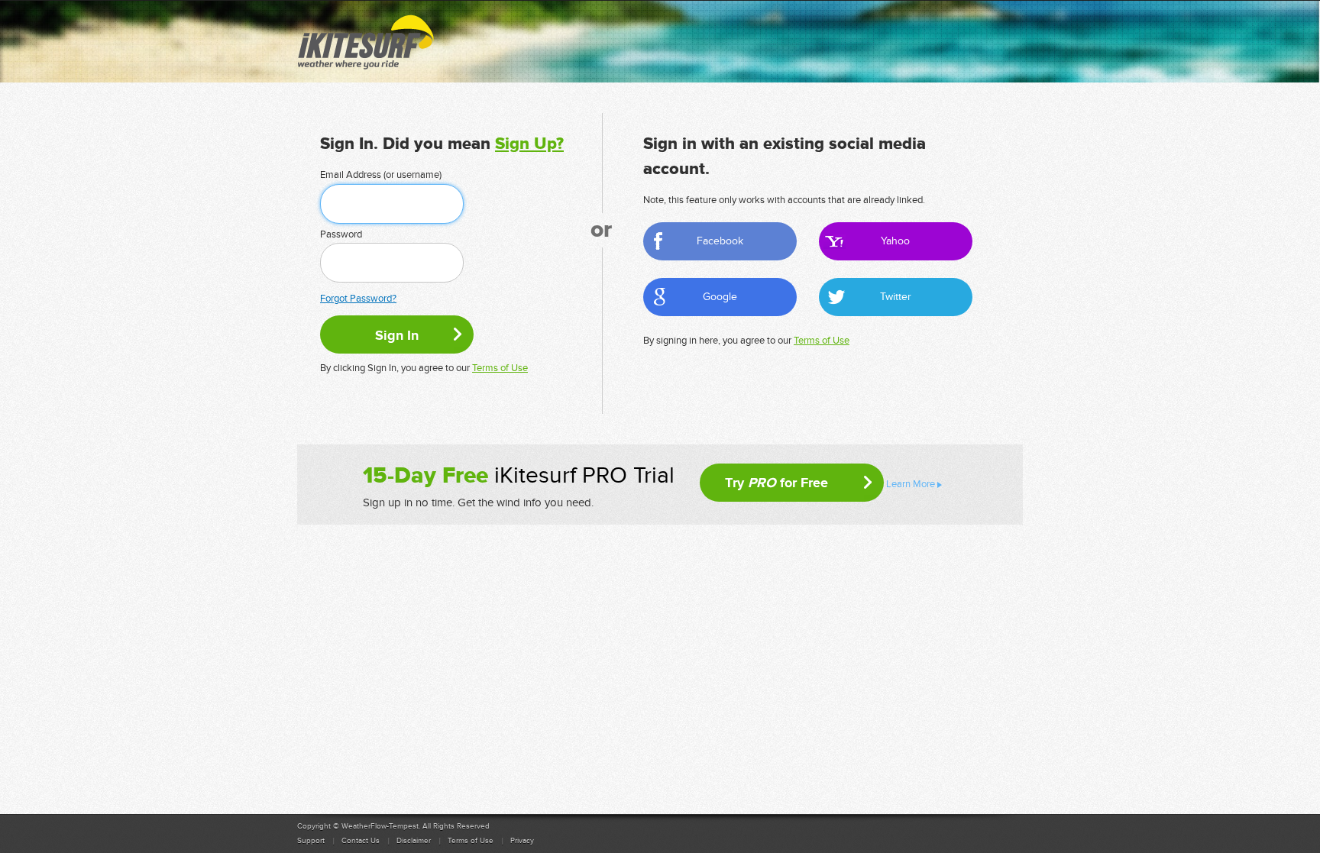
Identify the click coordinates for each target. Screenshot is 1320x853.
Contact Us (360, 840)
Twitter (895, 296)
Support (311, 840)
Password (341, 234)
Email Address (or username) (381, 175)
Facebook (720, 240)
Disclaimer (413, 840)
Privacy (522, 840)
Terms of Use (500, 368)
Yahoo (895, 240)
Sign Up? (529, 144)
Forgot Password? (358, 298)
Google (720, 296)
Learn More (910, 484)
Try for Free (776, 482)
